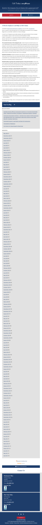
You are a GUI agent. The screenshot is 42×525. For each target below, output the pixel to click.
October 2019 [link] (7, 270)
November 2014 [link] (7, 390)
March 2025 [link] (6, 150)
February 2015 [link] (7, 383)
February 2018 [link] (7, 304)
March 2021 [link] (6, 239)
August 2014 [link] (6, 398)
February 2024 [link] (7, 172)
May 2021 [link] (6, 234)
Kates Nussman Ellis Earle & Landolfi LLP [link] (14, 28)
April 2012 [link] (6, 441)
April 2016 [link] (6, 349)
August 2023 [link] (6, 186)
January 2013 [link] (6, 434)
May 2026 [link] (6, 133)
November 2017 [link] (7, 311)
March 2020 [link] (6, 265)
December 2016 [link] (7, 330)
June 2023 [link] (6, 191)
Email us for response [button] (21, 466)
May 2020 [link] (6, 260)
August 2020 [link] (6, 253)
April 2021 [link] (6, 236)
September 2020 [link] (7, 251)
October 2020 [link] (7, 248)
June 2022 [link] (6, 215)
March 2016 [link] (6, 352)
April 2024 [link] (6, 167)
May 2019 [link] (6, 275)
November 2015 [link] (7, 362)
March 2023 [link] (6, 198)
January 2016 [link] (6, 357)
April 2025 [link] (6, 147)
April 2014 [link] (6, 405)
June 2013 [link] (6, 422)
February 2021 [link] (7, 241)
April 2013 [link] (6, 426)
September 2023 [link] (7, 184)
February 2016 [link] (7, 354)
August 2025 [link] (6, 140)
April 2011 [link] (6, 455)
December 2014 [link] (7, 388)
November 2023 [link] (7, 179)
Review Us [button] (21, 517)
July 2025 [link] (5, 143)
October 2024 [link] (7, 157)
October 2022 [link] (7, 205)
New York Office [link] (7, 504)
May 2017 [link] (6, 318)
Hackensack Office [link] (7, 485)
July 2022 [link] (5, 212)
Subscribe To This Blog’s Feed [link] (22, 461)
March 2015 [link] (6, 381)
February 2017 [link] (7, 325)
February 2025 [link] (7, 152)
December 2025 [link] (7, 135)
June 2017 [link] (6, 316)
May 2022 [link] (6, 217)
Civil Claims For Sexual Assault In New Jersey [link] (13, 126)
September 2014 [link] (7, 395)
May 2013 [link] (6, 424)
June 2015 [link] (6, 374)
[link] (21, 9)
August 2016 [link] (6, 340)
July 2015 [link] (5, 371)
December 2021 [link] (7, 229)
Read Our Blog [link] (9, 105)
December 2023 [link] (7, 176)
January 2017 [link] (6, 328)
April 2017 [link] (6, 321)
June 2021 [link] (6, 232)
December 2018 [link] (7, 282)
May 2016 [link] (6, 347)
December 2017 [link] (7, 309)
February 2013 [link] (7, 431)
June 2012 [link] (6, 436)
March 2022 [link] (6, 222)
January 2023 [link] (6, 203)
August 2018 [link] (6, 292)
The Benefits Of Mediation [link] (9, 123)
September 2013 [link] (7, 417)
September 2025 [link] (7, 138)
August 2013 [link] (6, 419)
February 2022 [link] (7, 224)
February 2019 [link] (7, 280)
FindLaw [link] (35, 523)
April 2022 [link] (6, 220)
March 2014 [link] (6, 407)
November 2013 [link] (7, 414)
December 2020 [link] (7, 246)
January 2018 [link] (6, 306)
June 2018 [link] (6, 297)
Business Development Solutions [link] (26, 523)
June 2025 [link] (6, 145)
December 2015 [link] (7, 359)
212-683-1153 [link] (10, 502)
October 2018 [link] (7, 287)
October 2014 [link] (7, 393)
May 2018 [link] (6, 299)
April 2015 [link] (6, 378)
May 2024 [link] (6, 164)
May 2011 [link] (6, 453)
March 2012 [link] (6, 443)
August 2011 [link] (6, 448)
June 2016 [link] (6, 345)
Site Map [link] (11, 523)
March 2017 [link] (6, 323)
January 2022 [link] (6, 227)
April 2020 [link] (6, 263)
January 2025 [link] (6, 155)
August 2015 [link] (6, 369)
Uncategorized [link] (31, 28)
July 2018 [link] (5, 294)
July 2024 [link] (5, 162)
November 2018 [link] (7, 285)
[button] (11, 15)
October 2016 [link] (7, 335)
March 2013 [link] (6, 429)
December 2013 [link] (7, 412)
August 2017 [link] (6, 313)
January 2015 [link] (6, 386)
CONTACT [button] (31, 15)
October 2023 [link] (7, 181)
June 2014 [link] (6, 400)
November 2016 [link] (7, 333)
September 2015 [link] (7, 366)
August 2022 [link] (6, 210)
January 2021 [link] (6, 244)
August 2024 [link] (6, 159)
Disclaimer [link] (7, 523)
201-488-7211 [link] (25, 3)
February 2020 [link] (7, 268)
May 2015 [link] (6, 376)
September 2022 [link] (7, 208)
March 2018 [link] (6, 301)
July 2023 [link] (5, 188)
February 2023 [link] (7, 200)
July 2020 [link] (5, 256)
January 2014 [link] (6, 410)
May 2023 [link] (6, 193)
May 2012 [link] (6, 438)
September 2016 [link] (7, 337)
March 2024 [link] (6, 169)
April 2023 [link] (6, 196)
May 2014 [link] (6, 402)
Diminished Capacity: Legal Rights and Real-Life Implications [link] (17, 121)
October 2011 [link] (7, 446)
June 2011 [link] (6, 450)
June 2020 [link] (6, 258)
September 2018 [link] (7, 289)
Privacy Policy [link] (16, 523)
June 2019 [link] (6, 273)
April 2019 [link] (6, 277)
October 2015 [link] (7, 364)
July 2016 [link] (5, 342)
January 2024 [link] (6, 174)
